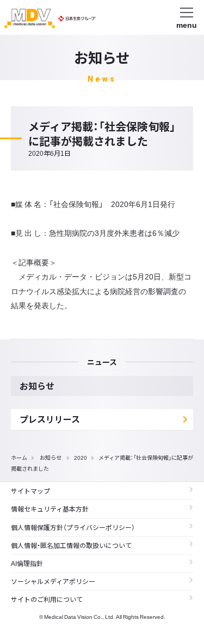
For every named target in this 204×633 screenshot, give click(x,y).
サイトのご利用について (47, 599)
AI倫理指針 (27, 563)
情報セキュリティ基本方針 (50, 509)
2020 (80, 457)
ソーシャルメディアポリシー (53, 581)
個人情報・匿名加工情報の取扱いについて (71, 545)
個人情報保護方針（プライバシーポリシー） (73, 527)
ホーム (19, 457)
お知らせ (51, 457)
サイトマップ (30, 491)
